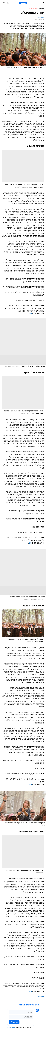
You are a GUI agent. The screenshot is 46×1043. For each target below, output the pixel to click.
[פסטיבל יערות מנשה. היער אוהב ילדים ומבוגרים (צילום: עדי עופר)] (23, 51)
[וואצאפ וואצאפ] (8, 3)
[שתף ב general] (4, 3)
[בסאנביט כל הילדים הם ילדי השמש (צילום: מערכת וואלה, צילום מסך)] (23, 343)
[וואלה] (23, 3)
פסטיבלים (41, 996)
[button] (36, 3)
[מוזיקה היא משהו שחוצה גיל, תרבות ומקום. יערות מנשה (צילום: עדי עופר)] (23, 809)
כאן (30, 314)
